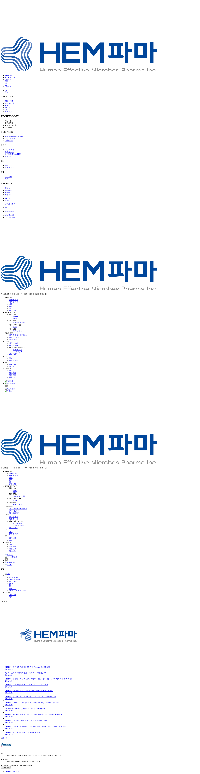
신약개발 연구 (10, 217)
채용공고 (8, 192)
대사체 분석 (9, 211)
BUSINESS (9, 79)
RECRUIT (8, 87)
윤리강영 (12, 310)
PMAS (7, 198)
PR (6, 85)
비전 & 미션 (9, 103)
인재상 (7, 188)
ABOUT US (9, 75)
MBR (7, 200)
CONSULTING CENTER (18, 591)
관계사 (7, 107)
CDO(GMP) (9, 141)
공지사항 (8, 177)
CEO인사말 (9, 101)
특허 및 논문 (9, 152)
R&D (7, 81)
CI (6, 110)
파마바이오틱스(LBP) (13, 154)
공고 (6, 165)
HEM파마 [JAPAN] (12, 771)
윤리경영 (8, 112)
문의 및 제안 (9, 167)
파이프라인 (9, 156)
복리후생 (8, 190)
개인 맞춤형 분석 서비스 (14, 136)
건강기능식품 (10, 138)
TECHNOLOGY (11, 77)
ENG (7, 92)
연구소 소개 (9, 150)
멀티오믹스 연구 (11, 204)
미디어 (7, 179)
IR (6, 83)
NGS (6, 208)
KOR (7, 90)
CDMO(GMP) (14, 339)
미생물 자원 (9, 215)
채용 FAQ (8, 195)
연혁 (6, 105)
